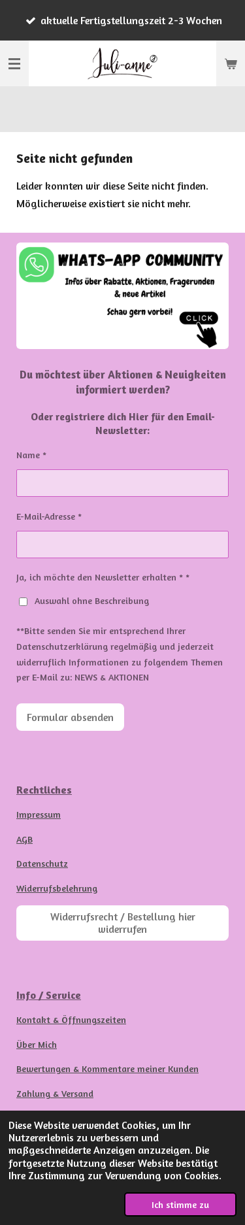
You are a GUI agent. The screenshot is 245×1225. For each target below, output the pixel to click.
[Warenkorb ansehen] (230, 63)
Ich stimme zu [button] (180, 1204)
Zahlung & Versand (54, 1093)
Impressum (38, 814)
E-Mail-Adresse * (49, 516)
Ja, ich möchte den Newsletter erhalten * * (102, 576)
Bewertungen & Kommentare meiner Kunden (107, 1068)
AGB (24, 839)
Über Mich (36, 1044)
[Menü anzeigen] (14, 63)
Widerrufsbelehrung (56, 888)
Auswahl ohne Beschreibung (92, 600)
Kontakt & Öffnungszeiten (71, 1019)
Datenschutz (42, 863)
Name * (31, 454)
